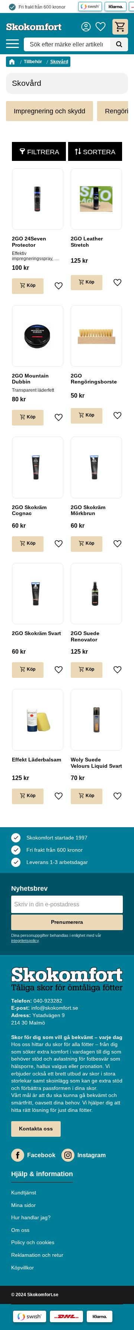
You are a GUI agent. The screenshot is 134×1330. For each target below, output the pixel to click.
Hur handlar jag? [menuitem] (31, 1217)
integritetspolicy (25, 940)
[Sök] (119, 45)
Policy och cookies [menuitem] (32, 1242)
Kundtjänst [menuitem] (23, 1192)
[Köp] (28, 286)
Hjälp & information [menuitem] (42, 1174)
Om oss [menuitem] (20, 1230)
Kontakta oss (36, 1129)
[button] (12, 44)
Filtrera (43, 152)
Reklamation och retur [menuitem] (37, 1255)
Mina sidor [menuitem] (23, 1205)
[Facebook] (17, 1155)
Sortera (99, 152)
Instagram (91, 1155)
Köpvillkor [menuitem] (22, 1268)
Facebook (41, 1155)
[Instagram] (67, 1155)
